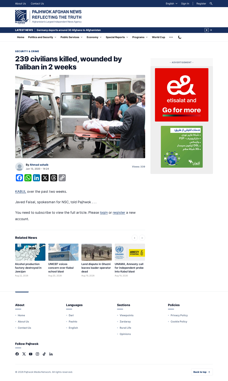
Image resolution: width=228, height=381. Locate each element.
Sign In (185, 3)
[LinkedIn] (51, 354)
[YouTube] (31, 354)
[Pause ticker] (207, 30)
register (119, 213)
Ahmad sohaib (39, 164)
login (104, 213)
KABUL (20, 192)
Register (201, 3)
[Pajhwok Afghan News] (48, 17)
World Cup (158, 37)
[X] (24, 354)
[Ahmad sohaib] (19, 167)
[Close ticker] (211, 30)
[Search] (211, 3)
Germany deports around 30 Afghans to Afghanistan (69, 29)
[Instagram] (37, 354)
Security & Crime (27, 51)
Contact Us (37, 3)
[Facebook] (17, 354)
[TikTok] (44, 354)
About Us (20, 3)
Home (20, 37)
